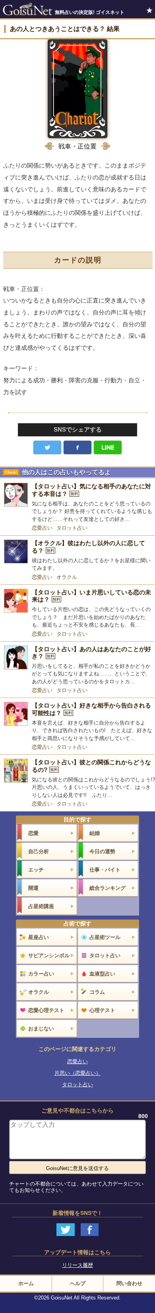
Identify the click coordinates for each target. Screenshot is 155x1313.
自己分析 (38, 851)
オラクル (66, 577)
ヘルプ (77, 1283)
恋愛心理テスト (46, 1010)
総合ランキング (107, 888)
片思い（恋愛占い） (77, 1073)
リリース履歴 (77, 1265)
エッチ (36, 870)
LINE (108, 447)
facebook (77, 447)
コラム (97, 992)
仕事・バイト (104, 870)
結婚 (94, 833)
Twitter (47, 447)
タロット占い (71, 528)
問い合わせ (129, 1283)
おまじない (41, 1029)
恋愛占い (42, 528)
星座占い (38, 937)
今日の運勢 (102, 851)
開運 (33, 888)
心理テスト (102, 1010)
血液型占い (102, 974)
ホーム (26, 1283)
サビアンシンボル (49, 955)
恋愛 (33, 833)
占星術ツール (104, 937)
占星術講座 (41, 906)
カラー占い (41, 974)
